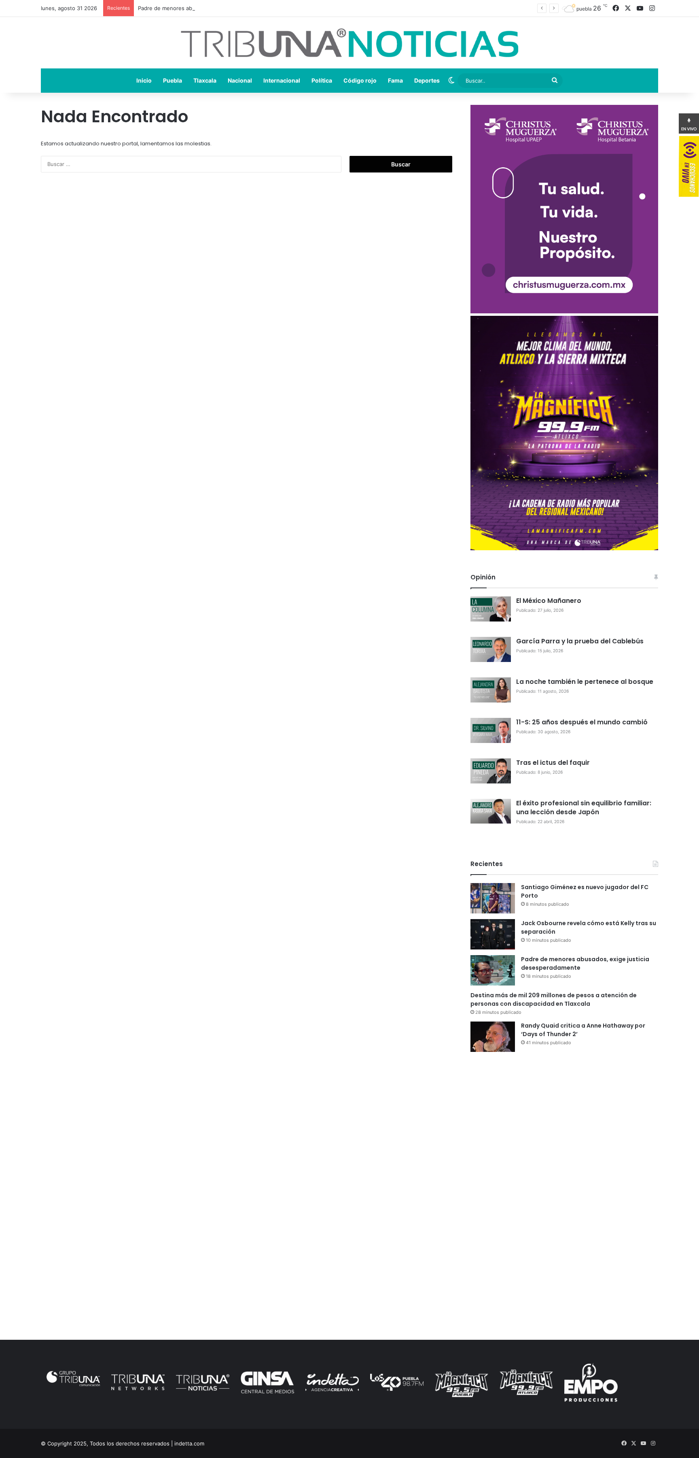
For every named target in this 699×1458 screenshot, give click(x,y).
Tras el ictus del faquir (553, 762)
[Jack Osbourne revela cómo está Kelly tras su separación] (492, 934)
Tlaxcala (204, 80)
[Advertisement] (564, 1129)
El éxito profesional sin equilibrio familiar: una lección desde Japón (583, 807)
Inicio (144, 80)
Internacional (281, 80)
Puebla (172, 80)
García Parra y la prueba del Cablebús (580, 641)
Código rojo (360, 80)
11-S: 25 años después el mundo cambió (582, 722)
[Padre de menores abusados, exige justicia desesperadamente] (492, 970)
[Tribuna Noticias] (349, 42)
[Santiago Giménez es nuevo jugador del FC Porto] (492, 898)
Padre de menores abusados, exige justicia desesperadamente (217, 8)
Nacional (240, 80)
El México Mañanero (548, 600)
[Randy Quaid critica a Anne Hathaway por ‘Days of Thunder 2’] (492, 1037)
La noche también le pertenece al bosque (584, 681)
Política (321, 80)
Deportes (427, 80)
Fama (395, 80)
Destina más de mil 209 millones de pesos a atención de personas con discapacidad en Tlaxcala (553, 999)
